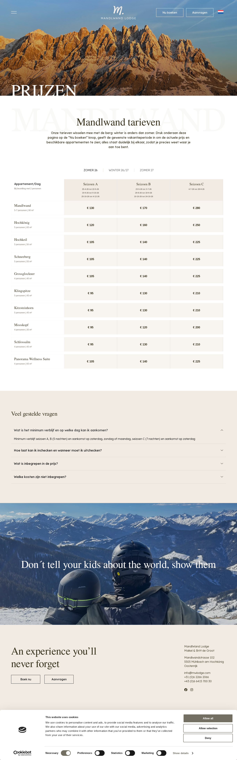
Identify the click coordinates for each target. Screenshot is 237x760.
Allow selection (208, 728)
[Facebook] (185, 689)
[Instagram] (191, 689)
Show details (181, 753)
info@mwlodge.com (197, 673)
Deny (208, 738)
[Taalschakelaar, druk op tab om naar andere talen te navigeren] (221, 11)
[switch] (100, 753)
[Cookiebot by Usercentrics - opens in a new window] (22, 753)
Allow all (208, 718)
